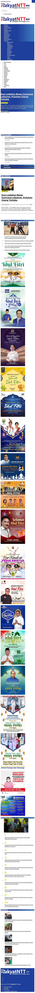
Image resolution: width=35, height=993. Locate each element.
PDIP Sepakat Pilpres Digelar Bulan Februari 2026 (18, 243)
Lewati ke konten (6, 1)
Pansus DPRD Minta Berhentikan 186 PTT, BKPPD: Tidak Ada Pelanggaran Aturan (16, 120)
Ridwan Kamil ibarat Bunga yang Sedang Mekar (17, 250)
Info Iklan (6, 989)
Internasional (4, 103)
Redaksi (6, 988)
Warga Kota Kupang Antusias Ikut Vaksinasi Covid (17, 965)
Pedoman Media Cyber (10, 991)
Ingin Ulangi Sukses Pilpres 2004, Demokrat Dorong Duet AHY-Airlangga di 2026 (18, 246)
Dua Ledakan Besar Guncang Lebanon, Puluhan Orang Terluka (17, 97)
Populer (6, 165)
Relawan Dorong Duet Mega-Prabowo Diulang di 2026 (19, 240)
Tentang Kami (8, 987)
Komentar (7, 167)
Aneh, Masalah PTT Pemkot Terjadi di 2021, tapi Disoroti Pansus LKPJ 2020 (15, 114)
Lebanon (4, 191)
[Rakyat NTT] (15, 5)
